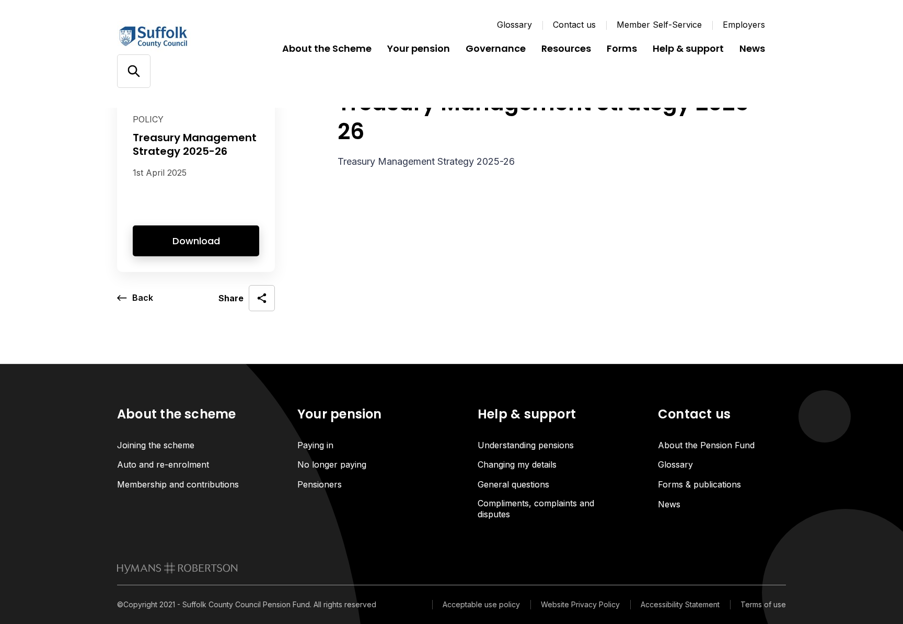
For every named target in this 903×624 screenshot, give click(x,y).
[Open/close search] (134, 71)
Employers (744, 24)
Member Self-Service (659, 24)
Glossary (514, 24)
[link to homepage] (177, 568)
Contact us (574, 24)
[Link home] (179, 36)
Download (196, 240)
